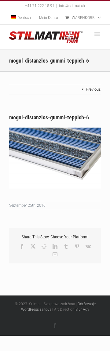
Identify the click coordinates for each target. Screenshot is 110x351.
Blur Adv (82, 309)
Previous (93, 89)
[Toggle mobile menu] (97, 34)
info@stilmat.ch (72, 6)
